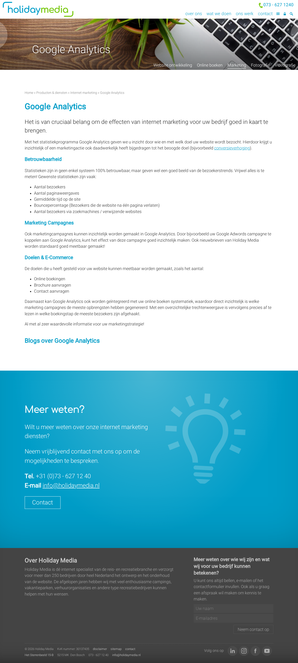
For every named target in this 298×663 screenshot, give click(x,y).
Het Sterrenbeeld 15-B (39, 655)
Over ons (193, 13)
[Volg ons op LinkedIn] (232, 651)
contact (130, 649)
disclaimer (100, 649)
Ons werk (244, 13)
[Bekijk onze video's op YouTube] (267, 651)
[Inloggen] (284, 13)
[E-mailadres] (233, 618)
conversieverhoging (232, 148)
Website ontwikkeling (172, 65)
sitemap (116, 649)
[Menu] (278, 13)
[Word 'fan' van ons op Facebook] (256, 651)
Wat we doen (219, 13)
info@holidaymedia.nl (71, 485)
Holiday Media (58, 9)
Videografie (285, 65)
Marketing (236, 65)
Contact (265, 13)
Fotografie (260, 65)
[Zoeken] (291, 13)
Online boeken (210, 65)
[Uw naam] (233, 608)
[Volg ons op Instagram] (244, 651)
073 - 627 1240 (278, 5)
